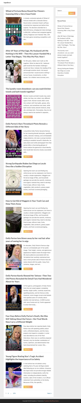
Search (60, 10)
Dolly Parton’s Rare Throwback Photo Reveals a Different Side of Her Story (66, 63)
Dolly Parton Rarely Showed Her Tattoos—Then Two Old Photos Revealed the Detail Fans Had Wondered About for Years (28, 278)
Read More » (29, 44)
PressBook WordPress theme (51, 401)
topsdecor (7, 2)
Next (48, 393)
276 (14, 393)
